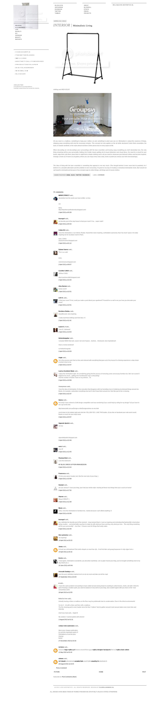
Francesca (62, 473)
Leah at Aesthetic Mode (66, 371)
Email (68, 175)
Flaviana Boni (63, 458)
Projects (87, 13)
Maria (60, 508)
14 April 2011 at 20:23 (65, 540)
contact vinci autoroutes (67, 626)
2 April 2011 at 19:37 (65, 365)
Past (144, 672)
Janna (61, 546)
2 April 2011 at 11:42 (65, 320)
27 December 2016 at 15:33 (67, 641)
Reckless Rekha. (64, 311)
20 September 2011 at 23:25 (67, 577)
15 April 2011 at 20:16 (65, 552)
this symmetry (63, 535)
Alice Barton (63, 286)
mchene (61, 647)
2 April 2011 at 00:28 (65, 212)
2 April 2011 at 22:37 (65, 394)
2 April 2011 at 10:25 (65, 280)
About (86, 5)
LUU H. (61, 298)
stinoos (61, 658)
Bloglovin (59, 5)
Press (86, 11)
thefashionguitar (64, 338)
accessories (20, 27)
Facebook (58, 9)
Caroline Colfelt (64, 271)
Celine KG (62, 230)
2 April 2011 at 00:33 (65, 224)
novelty (18, 31)
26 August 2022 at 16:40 (66, 664)
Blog (73, 175)
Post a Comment (61, 668)
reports (18, 39)
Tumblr (57, 13)
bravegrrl (62, 218)
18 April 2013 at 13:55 (65, 592)
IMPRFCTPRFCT (64, 195)
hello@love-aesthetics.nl (123, 5)
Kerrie (61, 558)
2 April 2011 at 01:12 (65, 243)
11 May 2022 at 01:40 (65, 652)
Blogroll (87, 7)
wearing (18, 25)
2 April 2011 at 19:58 (65, 380)
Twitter (58, 11)
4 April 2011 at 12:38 (65, 502)
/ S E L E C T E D (18, 85)
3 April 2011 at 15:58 (65, 479)
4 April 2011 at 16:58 (65, 513)
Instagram (59, 7)
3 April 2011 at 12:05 (65, 452)
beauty (18, 37)
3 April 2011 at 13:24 (65, 467)
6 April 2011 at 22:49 (65, 529)
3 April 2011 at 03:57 (65, 417)
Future (57, 672)
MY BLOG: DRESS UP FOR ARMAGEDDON (72, 464)
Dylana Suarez (63, 249)
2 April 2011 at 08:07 (65, 264)
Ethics (86, 9)
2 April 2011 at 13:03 (65, 332)
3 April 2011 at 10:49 (65, 440)
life (16, 29)
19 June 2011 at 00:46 (66, 565)
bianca (61, 400)
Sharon (61, 496)
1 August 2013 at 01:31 (66, 619)
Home (101, 672)
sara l (60, 446)
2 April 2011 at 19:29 (65, 351)
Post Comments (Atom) (69, 677)
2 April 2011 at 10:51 (65, 291)
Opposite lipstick (64, 423)
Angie (60, 357)
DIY (16, 33)
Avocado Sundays (65, 571)
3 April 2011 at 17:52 (65, 490)
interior (101, 175)
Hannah (61, 485)
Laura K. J (62, 327)
